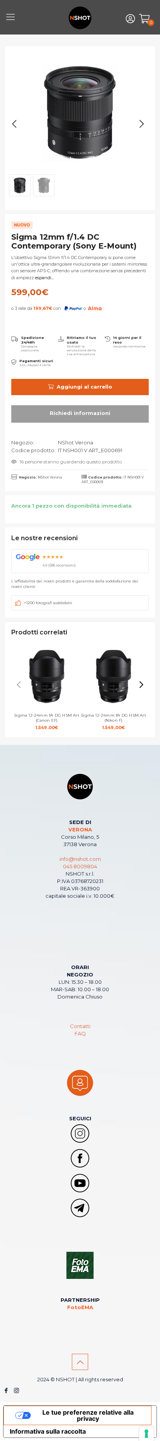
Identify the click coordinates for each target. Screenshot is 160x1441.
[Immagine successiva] (141, 124)
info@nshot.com (80, 859)
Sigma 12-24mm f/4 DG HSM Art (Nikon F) (113, 721)
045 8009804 (80, 866)
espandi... (44, 277)
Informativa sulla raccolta (48, 1431)
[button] (141, 684)
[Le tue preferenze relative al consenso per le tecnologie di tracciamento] (146, 1433)
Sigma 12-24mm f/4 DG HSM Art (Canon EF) (46, 721)
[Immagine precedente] (14, 124)
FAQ (80, 1033)
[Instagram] (16, 1390)
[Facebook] (6, 1390)
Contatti (80, 1026)
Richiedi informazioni (80, 414)
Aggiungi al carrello (84, 387)
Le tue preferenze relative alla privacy (88, 1415)
